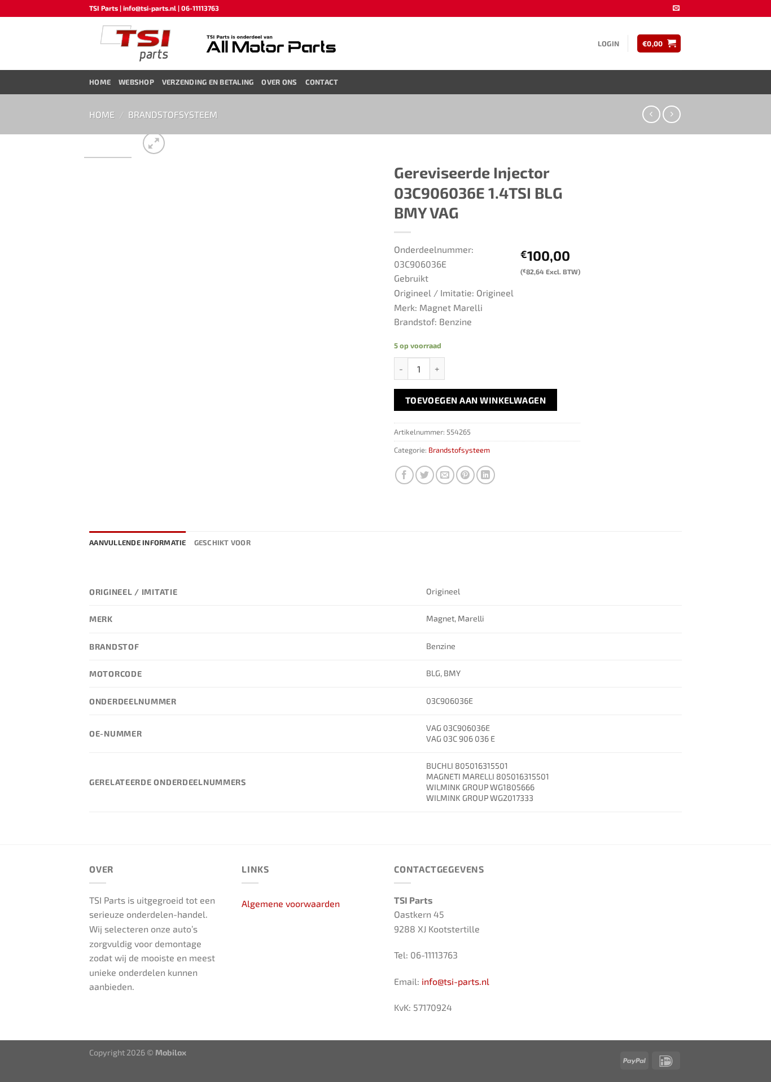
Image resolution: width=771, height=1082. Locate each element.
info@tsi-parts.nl (455, 981)
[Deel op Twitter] (424, 475)
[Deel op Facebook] (404, 475)
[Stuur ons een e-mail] (676, 8)
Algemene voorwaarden (291, 903)
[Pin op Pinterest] (465, 475)
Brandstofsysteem (172, 114)
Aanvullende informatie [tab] (137, 542)
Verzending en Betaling (208, 81)
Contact (322, 81)
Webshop (136, 81)
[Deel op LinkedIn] (485, 475)
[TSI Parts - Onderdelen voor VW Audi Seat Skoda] (137, 43)
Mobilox (170, 1052)
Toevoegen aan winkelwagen (475, 400)
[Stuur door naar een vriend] (445, 475)
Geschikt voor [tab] (222, 542)
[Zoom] (154, 143)
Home (100, 81)
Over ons (279, 81)
